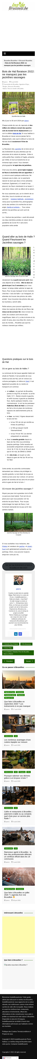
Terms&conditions (23, 1031)
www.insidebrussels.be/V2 (17, 628)
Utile (28, 772)
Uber (27, 381)
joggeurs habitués (17, 199)
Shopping (22, 772)
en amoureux (27, 644)
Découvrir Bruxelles (25, 60)
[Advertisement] (18, 30)
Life (16, 736)
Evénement (20, 692)
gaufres (22, 546)
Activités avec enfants (11, 644)
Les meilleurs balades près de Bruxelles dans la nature (16, 653)
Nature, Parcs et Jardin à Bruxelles (13, 88)
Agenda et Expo (24, 84)
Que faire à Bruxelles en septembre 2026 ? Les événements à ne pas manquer (17, 704)
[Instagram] (20, 634)
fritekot (4, 546)
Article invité (8, 736)
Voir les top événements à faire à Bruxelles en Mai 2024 (18, 566)
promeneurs (29, 199)
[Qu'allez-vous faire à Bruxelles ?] (18, 975)
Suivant (28, 661)
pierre (5, 82)
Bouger (5, 86)
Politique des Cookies (9, 1031)
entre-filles (8, 648)
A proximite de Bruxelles (11, 84)
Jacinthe (18, 149)
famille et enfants (13, 207)
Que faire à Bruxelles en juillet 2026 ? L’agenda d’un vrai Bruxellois (16, 895)
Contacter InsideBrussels (19, 1044)
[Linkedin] (16, 634)
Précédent (9, 661)
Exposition (21, 695)
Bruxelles (14, 60)
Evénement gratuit (10, 695)
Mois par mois (9, 698)
